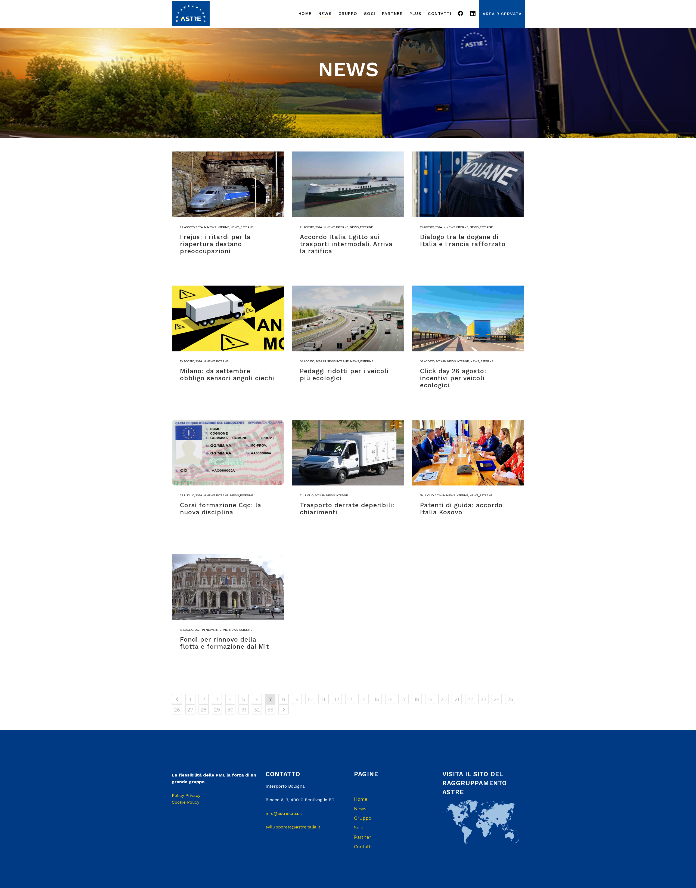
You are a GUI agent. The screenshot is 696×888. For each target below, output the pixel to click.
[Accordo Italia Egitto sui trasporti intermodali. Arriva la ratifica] (348, 184)
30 (230, 710)
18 (417, 700)
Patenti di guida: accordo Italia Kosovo (461, 509)
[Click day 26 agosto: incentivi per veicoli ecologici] (468, 318)
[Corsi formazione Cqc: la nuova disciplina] (228, 452)
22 (470, 700)
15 (377, 700)
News (360, 808)
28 (204, 710)
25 (510, 700)
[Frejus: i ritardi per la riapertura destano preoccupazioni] (228, 184)
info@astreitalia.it (284, 813)
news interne (218, 227)
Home (360, 799)
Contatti (363, 846)
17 (403, 700)
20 (443, 700)
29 (217, 710)
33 (270, 710)
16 (390, 700)
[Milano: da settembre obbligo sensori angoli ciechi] (228, 318)
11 (323, 700)
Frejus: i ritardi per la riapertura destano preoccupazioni (215, 244)
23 (483, 700)
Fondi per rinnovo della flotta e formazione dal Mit (224, 643)
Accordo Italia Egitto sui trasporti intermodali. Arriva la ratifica (346, 244)
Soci (358, 827)
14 (363, 700)
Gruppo (362, 818)
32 (257, 710)
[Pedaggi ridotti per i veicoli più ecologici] (348, 318)
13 (350, 700)
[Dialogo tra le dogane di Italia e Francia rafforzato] (468, 184)
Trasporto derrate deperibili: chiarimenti (347, 509)
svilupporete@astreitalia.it (293, 827)
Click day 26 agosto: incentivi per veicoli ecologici (453, 378)
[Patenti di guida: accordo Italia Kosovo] (468, 452)
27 (190, 710)
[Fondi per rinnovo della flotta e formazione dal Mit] (228, 587)
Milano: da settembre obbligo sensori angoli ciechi (227, 374)
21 (457, 700)
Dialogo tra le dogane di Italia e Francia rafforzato (463, 240)
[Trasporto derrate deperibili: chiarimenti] (348, 452)
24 (497, 700)
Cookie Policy (185, 802)
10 (310, 700)
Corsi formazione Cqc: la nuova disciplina (220, 509)
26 (177, 710)
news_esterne (242, 227)
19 (430, 700)
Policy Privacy (186, 795)
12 (337, 700)
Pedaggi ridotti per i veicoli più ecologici (344, 374)
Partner (362, 837)
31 (243, 710)
